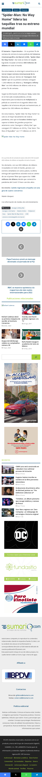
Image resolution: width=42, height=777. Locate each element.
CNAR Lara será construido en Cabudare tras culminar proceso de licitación (27, 468)
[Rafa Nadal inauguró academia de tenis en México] (31, 334)
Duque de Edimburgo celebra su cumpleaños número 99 (11, 343)
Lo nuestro (33, 765)
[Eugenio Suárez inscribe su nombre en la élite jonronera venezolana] (8, 480)
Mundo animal (14, 768)
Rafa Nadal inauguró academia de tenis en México (30, 344)
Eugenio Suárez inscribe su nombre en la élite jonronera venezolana (27, 479)
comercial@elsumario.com (23, 698)
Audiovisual (8, 758)
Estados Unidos (21, 211)
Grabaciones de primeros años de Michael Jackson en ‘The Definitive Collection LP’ (28, 490)
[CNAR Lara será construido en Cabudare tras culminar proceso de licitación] (8, 469)
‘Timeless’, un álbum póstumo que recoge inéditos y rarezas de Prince (27, 501)
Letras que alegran (21, 765)
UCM (26, 214)
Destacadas (7, 10)
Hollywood (31, 211)
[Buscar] (36, 357)
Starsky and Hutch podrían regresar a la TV (30, 319)
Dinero (16, 10)
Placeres (24, 10)
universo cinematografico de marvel (13, 217)
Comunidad (8, 761)
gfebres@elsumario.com (24, 695)
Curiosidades (19, 761)
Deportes (28, 761)
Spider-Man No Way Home (15, 214)
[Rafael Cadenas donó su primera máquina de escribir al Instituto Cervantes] (11, 309)
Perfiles (23, 768)
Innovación (9, 765)
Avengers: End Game (8, 211)
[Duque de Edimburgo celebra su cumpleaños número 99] (11, 334)
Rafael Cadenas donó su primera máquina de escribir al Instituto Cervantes (11, 320)
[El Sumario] (21, 3)
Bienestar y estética (21, 758)
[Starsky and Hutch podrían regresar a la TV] (31, 309)
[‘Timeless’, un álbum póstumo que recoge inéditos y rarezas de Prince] (8, 502)
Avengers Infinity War (18, 208)
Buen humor (33, 758)
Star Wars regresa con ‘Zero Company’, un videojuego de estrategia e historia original (27, 511)
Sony (3, 214)
